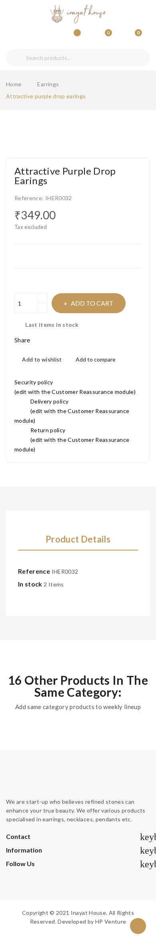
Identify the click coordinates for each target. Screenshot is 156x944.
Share (39, 340)
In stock (30, 584)
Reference (34, 571)
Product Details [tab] (78, 540)
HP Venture (110, 921)
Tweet (50, 340)
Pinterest (61, 340)
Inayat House (88, 912)
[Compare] (74, 36)
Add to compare (96, 359)
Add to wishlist (42, 359)
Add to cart (92, 303)
